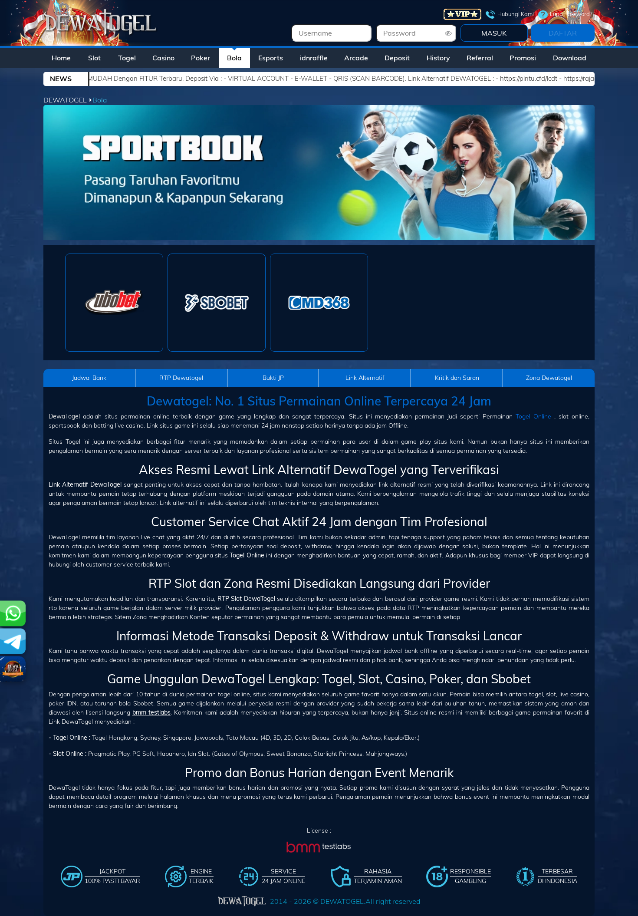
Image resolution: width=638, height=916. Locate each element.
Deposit (397, 57)
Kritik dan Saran (457, 378)
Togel (127, 57)
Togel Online (533, 416)
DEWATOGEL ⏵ (67, 100)
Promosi (523, 57)
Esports (270, 57)
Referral (480, 57)
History (438, 57)
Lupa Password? (571, 13)
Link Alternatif (365, 378)
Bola (234, 57)
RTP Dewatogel (181, 378)
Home (61, 57)
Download (569, 57)
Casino (163, 57)
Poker (200, 57)
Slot (94, 57)
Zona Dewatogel (549, 378)
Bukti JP (273, 378)
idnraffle (314, 57)
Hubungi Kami (515, 13)
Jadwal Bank (89, 378)
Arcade (356, 57)
